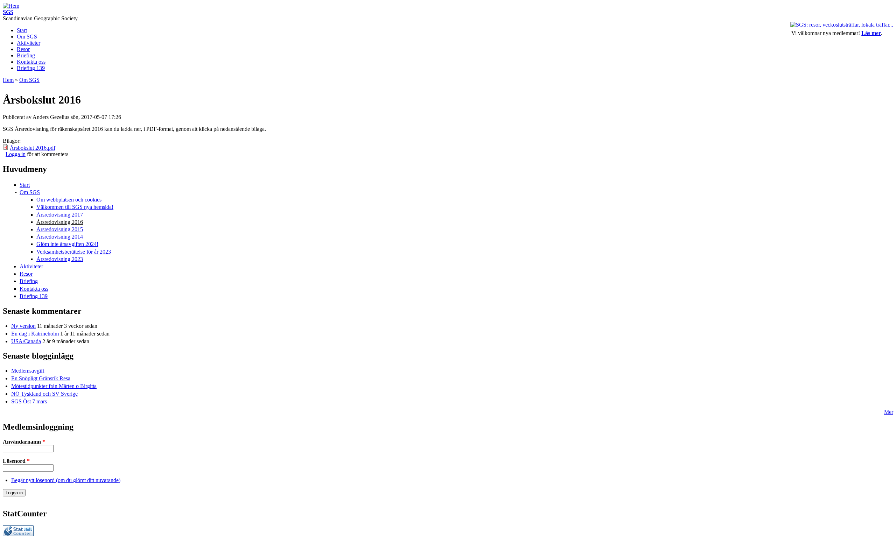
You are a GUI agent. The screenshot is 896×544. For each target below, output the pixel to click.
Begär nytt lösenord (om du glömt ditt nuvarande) (65, 480)
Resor (23, 49)
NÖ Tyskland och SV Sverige (44, 394)
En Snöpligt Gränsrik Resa (40, 378)
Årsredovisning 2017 (59, 215)
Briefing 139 (31, 68)
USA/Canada (26, 341)
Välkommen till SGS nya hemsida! (74, 207)
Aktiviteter (28, 43)
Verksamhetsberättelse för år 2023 (73, 252)
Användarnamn (24, 442)
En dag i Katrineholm (35, 334)
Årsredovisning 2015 (59, 229)
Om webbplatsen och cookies (69, 200)
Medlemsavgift (27, 371)
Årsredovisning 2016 (59, 222)
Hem (8, 80)
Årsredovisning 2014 (59, 237)
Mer (888, 412)
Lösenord (16, 461)
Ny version (23, 326)
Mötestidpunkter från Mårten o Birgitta (54, 386)
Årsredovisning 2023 (59, 259)
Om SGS (27, 37)
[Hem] (11, 6)
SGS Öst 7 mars (29, 401)
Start (22, 30)
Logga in (16, 154)
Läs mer (871, 33)
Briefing (26, 55)
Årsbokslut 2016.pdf (32, 148)
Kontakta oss (31, 62)
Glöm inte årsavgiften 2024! (67, 244)
